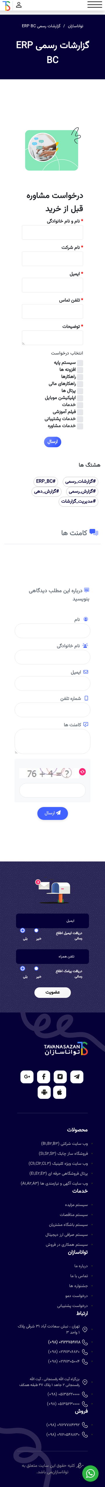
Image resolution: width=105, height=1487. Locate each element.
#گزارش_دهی (46, 491)
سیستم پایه (65, 362)
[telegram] (76, 1077)
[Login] (18, 6)
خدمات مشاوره (62, 426)
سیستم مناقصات (74, 1215)
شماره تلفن (71, 699)
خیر (38, 938)
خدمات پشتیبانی (60, 419)
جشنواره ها (78, 1286)
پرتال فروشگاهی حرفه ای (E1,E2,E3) (58, 1174)
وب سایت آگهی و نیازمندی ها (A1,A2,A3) (54, 1184)
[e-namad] (79, 1465)
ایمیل (76, 274)
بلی (25, 938)
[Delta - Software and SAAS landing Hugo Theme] (66, 1048)
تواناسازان (75, 26)
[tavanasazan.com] (6, 6)
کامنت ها (72, 725)
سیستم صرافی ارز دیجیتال (67, 1235)
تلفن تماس (71, 300)
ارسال (50, 813)
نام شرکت (72, 247)
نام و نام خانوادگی (65, 221)
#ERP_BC (45, 481)
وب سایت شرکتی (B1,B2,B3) (64, 1144)
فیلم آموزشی (64, 412)
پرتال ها (69, 391)
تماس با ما (79, 1276)
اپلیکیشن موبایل (60, 398)
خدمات (69, 405)
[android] (44, 1092)
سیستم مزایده (76, 1205)
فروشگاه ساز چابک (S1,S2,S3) (63, 1154)
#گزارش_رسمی (82, 491)
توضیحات (72, 326)
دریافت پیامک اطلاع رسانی (69, 974)
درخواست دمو (76, 1296)
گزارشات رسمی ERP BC (41, 26)
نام (77, 619)
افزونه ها (68, 370)
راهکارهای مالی (62, 384)
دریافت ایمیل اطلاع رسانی (69, 936)
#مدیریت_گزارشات (78, 501)
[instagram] (60, 1077)
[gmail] (27, 1077)
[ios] (59, 1092)
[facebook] (43, 1077)
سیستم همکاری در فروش (67, 1245)
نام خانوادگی (68, 646)
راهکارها (68, 377)
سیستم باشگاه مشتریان (68, 1225)
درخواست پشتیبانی (72, 1306)
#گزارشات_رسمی (80, 481)
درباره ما (81, 1266)
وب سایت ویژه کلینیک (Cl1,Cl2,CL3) (58, 1164)
